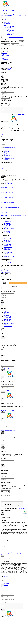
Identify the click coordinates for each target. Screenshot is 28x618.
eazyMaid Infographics (12, 33)
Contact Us (9, 34)
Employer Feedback (8, 157)
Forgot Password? (5, 368)
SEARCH (21, 41)
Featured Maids (7, 253)
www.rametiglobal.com (11, 266)
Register (6, 585)
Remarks (6, 159)
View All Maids (7, 238)
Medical (5, 154)
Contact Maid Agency (13, 215)
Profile (5, 150)
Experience (6, 151)
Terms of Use (7, 232)
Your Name (3, 348)
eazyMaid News (10, 29)
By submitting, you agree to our (13, 114)
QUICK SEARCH (5, 38)
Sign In (2, 370)
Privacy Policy (7, 231)
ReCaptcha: (3, 500)
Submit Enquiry (4, 121)
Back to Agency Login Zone (7, 410)
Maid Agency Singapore (9, 256)
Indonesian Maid (7, 244)
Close (2, 302)
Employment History (8, 155)
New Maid (9, 68)
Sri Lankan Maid (8, 247)
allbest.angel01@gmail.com (9, 182)
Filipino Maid (7, 241)
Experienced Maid (22, 96)
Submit (2, 355)
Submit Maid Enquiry (5, 510)
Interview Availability (9, 158)
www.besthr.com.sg (8, 183)
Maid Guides (7, 255)
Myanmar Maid (7, 245)
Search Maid (7, 21)
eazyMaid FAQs (10, 27)
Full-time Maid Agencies (9, 262)
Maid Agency (7, 22)
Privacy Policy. (21, 114)
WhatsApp (3, 54)
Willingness (6, 153)
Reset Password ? (5, 146)
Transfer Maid (12, 96)
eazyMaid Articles (11, 31)
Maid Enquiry (7, 23)
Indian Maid (6, 243)
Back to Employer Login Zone (8, 430)
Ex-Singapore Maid (7, 97)
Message (3, 354)
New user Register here (9, 147)
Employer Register (8, 577)
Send (2, 300)
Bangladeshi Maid (8, 240)
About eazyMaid (10, 26)
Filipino (8, 69)
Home (5, 19)
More (5, 25)
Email (2, 349)
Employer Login (7, 576)
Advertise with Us (13, 37)
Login (14, 14)
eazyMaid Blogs (10, 30)
